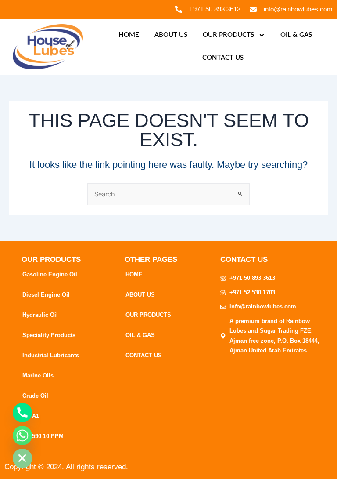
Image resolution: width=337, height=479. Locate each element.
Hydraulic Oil (40, 315)
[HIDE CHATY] (22, 458)
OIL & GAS (296, 35)
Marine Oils (38, 375)
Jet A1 (30, 416)
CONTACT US (223, 57)
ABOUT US (170, 35)
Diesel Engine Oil (46, 294)
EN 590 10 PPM (43, 436)
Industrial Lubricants (50, 355)
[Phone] (22, 412)
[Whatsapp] (22, 435)
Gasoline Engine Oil (49, 274)
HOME (128, 35)
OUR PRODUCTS (228, 35)
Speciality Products (48, 335)
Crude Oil (35, 395)
